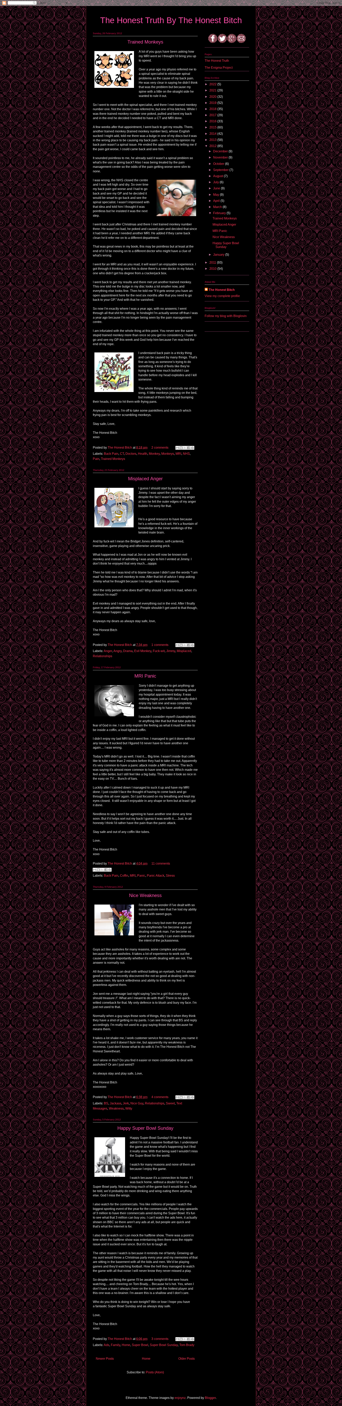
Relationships (102, 656)
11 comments (160, 863)
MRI (178, 453)
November (221, 157)
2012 (213, 146)
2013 (213, 139)
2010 (213, 268)
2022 (213, 84)
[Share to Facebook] (189, 448)
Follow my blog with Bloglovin (226, 316)
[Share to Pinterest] (192, 448)
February (220, 213)
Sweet (170, 1103)
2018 (213, 109)
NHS (186, 453)
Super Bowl (140, 1345)
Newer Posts (105, 1358)
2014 (213, 133)
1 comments (159, 645)
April (216, 200)
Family (115, 1345)
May (216, 194)
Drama (128, 651)
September (221, 170)
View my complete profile (222, 296)
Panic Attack (155, 875)
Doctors (130, 453)
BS (106, 1103)
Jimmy (170, 651)
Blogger (210, 1397)
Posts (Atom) (155, 1372)
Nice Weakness (145, 895)
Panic (141, 875)
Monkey (154, 453)
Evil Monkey (142, 651)
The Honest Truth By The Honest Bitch (171, 20)
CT (122, 453)
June (217, 188)
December (221, 151)
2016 (213, 121)
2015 (213, 127)
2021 (213, 90)
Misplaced (184, 651)
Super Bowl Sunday (164, 1345)
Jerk (126, 1103)
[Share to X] (185, 448)
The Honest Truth (217, 60)
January (219, 254)
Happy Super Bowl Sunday (145, 1128)
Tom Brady (186, 1345)
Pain (96, 458)
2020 (213, 96)
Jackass (115, 1103)
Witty (128, 1108)
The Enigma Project (219, 67)
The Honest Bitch (120, 447)
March (218, 207)
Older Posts (186, 1358)
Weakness (116, 1108)
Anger (108, 651)
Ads (106, 1345)
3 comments (159, 1338)
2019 (213, 102)
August (218, 176)
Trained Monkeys (145, 42)
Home (126, 1345)
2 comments (159, 447)
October (219, 163)
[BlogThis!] (181, 448)
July (216, 182)
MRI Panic (145, 676)
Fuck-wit (159, 651)
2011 (213, 262)
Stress (170, 875)
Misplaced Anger (145, 478)
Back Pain (111, 453)
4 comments (159, 1097)
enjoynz (180, 1397)
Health (142, 453)
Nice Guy (136, 1103)
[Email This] (177, 448)
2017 (213, 115)
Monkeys (167, 453)
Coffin (124, 875)
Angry (117, 651)
